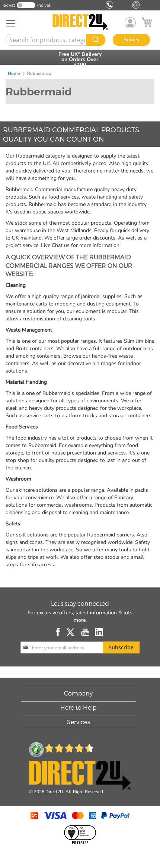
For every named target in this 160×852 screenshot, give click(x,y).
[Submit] (95, 40)
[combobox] (55, 40)
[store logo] (80, 22)
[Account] (130, 22)
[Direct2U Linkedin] (99, 632)
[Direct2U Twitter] (71, 632)
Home (14, 73)
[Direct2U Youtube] (85, 632)
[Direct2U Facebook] (58, 632)
